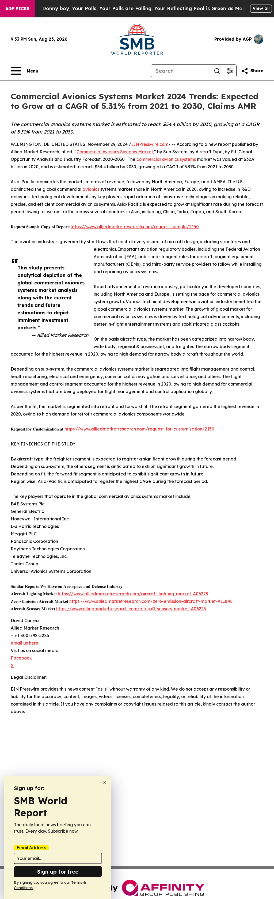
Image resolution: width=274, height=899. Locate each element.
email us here (24, 643)
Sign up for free (57, 871)
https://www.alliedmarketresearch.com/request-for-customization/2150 (139, 429)
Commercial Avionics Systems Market (115, 151)
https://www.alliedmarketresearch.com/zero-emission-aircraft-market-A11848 (151, 601)
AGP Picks (17, 8)
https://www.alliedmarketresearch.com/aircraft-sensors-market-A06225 (131, 608)
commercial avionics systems (166, 159)
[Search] (217, 71)
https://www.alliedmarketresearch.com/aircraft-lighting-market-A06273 (133, 593)
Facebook (21, 658)
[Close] (104, 782)
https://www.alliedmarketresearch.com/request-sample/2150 (135, 226)
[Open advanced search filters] (229, 71)
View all (261, 8)
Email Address (31, 847)
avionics (90, 189)
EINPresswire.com (149, 144)
